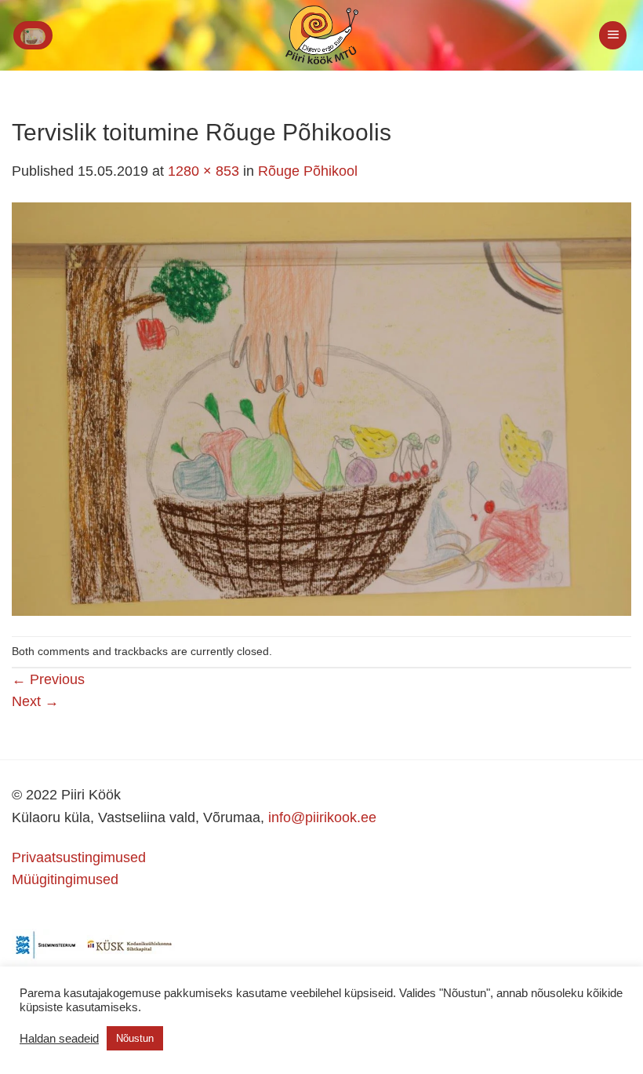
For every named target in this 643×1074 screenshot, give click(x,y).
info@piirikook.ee (322, 817)
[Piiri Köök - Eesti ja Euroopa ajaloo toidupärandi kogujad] (322, 35)
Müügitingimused (65, 879)
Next (35, 701)
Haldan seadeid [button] (59, 1038)
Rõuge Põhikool (308, 171)
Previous (48, 679)
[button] (33, 35)
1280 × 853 (203, 171)
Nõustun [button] (135, 1038)
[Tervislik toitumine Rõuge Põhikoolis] (321, 408)
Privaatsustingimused (79, 857)
